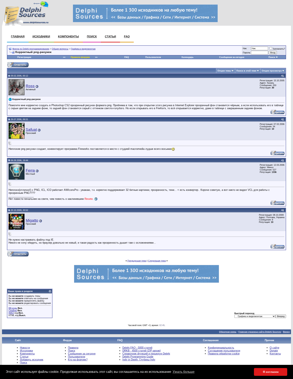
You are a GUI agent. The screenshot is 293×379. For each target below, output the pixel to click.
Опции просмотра (272, 71)
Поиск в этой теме (246, 71)
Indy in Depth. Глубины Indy (138, 359)
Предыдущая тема (136, 261)
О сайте (274, 347)
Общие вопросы (60, 49)
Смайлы (13, 310)
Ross (30, 86)
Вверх (286, 332)
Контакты (275, 353)
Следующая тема (157, 261)
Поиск (92, 36)
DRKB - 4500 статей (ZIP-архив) (141, 350)
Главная (18, 36)
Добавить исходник (31, 359)
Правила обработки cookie (224, 353)
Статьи (110, 36)
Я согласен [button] (270, 371)
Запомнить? (279, 49)
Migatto (32, 220)
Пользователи (153, 57)
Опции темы (224, 71)
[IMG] (11, 313)
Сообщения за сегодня (231, 57)
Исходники (41, 36)
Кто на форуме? (78, 359)
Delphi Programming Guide (137, 356)
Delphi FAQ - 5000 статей (137, 347)
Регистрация (24, 57)
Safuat (31, 129)
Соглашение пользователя (224, 350)
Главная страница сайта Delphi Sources (259, 332)
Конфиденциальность (221, 347)
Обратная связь (227, 332)
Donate (274, 350)
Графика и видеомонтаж (83, 49)
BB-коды (13, 308)
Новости (25, 347)
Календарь (188, 57)
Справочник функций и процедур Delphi (146, 353)
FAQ (127, 36)
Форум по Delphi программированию (30, 49)
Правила (73, 347)
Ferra (30, 170)
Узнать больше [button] (184, 371)
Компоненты (68, 36)
